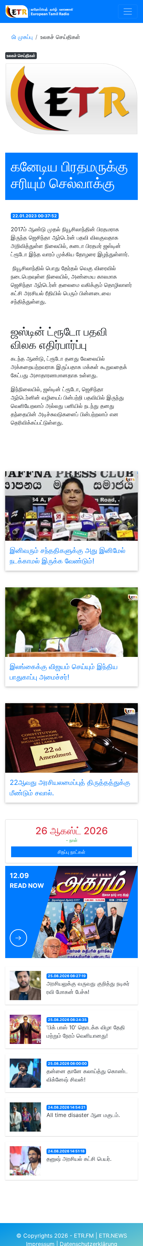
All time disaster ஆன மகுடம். (83, 1114)
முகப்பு (24, 36)
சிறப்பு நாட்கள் (71, 852)
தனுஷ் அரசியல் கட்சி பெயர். (79, 1158)
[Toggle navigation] (127, 11)
